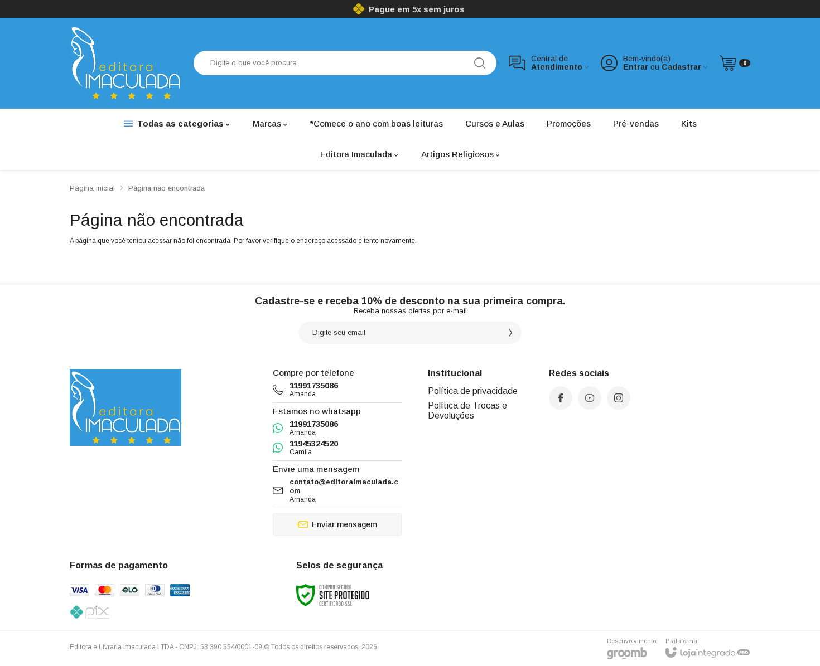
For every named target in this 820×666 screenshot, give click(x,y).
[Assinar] (510, 333)
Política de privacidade (473, 391)
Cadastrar (681, 67)
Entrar (635, 67)
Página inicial (92, 188)
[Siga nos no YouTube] (589, 398)
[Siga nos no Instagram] (618, 398)
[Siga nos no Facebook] (560, 398)
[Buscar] (479, 63)
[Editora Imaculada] (125, 63)
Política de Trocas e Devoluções (467, 410)
